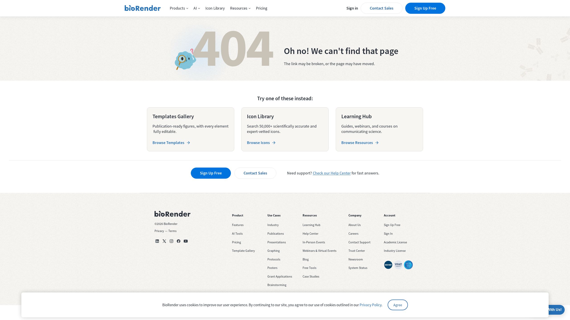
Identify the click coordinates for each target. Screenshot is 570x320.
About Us (354, 225)
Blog (306, 259)
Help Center (310, 234)
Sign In (388, 234)
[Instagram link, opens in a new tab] (171, 241)
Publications (275, 234)
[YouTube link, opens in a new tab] (185, 241)
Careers (353, 234)
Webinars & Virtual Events (319, 251)
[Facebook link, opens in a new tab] (178, 241)
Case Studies (311, 276)
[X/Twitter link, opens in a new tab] (164, 241)
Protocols (273, 259)
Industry (273, 225)
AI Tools (237, 234)
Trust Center (356, 251)
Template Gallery (243, 251)
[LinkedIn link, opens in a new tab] (157, 241)
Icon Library (215, 8)
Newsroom (355, 259)
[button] (179, 8)
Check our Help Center (332, 173)
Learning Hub (311, 225)
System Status (357, 268)
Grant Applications (279, 276)
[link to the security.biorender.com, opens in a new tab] (388, 264)
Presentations (276, 242)
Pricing (261, 8)
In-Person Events (314, 242)
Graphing (273, 251)
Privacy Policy (370, 304)
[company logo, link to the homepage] (143, 8)
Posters (272, 268)
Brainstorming (276, 285)
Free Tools (309, 268)
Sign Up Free (425, 8)
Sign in (352, 8)
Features (238, 225)
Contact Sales (381, 8)
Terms (172, 231)
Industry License (395, 251)
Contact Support (359, 242)
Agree (397, 305)
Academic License (395, 242)
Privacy (159, 231)
